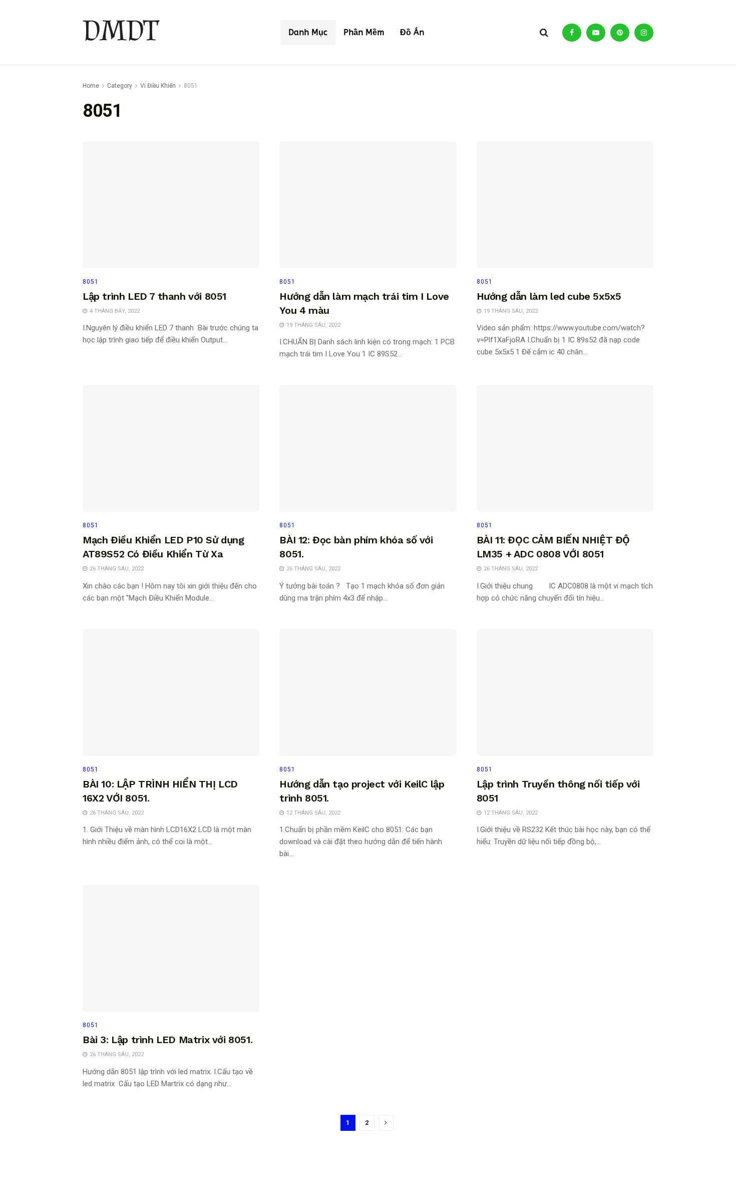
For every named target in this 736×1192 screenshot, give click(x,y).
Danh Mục (307, 32)
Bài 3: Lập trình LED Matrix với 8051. (167, 1040)
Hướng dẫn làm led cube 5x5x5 (549, 296)
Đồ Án (412, 32)
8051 (191, 85)
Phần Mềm (363, 32)
